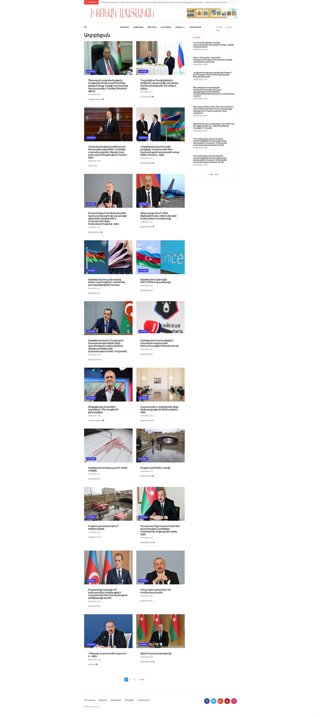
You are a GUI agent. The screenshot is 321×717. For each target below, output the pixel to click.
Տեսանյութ (195, 27)
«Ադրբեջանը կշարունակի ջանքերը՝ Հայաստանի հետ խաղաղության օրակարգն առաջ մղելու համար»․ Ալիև (159, 150)
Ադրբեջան (166, 27)
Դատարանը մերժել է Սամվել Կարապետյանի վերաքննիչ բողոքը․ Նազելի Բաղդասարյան (146, 2)
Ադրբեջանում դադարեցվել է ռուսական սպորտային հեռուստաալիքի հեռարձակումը (159, 343)
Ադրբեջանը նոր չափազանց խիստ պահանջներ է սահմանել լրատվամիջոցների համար (106, 282)
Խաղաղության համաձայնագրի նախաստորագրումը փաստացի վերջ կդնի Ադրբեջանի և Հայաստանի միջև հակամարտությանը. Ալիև (107, 218)
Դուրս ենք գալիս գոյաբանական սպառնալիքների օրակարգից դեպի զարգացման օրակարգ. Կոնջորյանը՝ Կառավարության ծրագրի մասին (210, 142)
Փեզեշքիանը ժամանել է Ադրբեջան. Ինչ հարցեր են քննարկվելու (103, 410)
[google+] (220, 701)
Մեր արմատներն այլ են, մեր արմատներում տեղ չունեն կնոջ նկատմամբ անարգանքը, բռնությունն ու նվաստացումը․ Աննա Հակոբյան (213, 110)
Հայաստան (138, 27)
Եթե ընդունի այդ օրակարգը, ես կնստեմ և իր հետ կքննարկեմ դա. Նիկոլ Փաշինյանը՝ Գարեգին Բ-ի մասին (213, 126)
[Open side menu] (85, 27)
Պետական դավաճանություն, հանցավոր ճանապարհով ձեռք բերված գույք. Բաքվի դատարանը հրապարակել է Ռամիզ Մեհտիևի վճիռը (108, 85)
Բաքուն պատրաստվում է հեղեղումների (103, 527)
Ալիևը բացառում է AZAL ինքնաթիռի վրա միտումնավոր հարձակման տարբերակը (158, 216)
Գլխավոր (124, 27)
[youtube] (227, 701)
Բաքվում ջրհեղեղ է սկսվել (155, 467)
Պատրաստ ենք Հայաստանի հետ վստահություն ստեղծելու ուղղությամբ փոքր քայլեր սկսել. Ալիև (160, 530)
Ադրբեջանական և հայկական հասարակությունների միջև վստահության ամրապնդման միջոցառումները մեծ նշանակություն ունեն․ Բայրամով (107, 345)
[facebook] (207, 701)
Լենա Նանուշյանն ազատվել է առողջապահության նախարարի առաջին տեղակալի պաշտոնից (212, 60)
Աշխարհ (179, 27)
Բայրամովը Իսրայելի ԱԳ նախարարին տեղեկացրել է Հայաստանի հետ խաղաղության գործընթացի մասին (107, 593)
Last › (142, 680)
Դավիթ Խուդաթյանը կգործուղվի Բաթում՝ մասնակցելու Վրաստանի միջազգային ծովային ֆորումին (212, 75)
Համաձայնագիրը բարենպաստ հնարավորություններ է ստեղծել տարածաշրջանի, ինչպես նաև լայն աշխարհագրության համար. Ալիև (107, 152)
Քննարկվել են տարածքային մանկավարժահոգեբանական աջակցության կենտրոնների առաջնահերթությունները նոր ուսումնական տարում (213, 91)
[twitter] (214, 701)
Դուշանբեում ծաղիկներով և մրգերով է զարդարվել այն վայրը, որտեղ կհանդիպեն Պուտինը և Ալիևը (159, 84)
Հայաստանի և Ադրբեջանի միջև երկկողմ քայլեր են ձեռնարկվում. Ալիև (159, 410)
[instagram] (234, 701)
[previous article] (234, 2)
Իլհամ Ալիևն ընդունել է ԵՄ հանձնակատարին (155, 591)
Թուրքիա (152, 27)
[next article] (230, 2)
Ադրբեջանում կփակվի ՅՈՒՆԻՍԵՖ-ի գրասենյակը (155, 281)
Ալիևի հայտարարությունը (155, 653)
